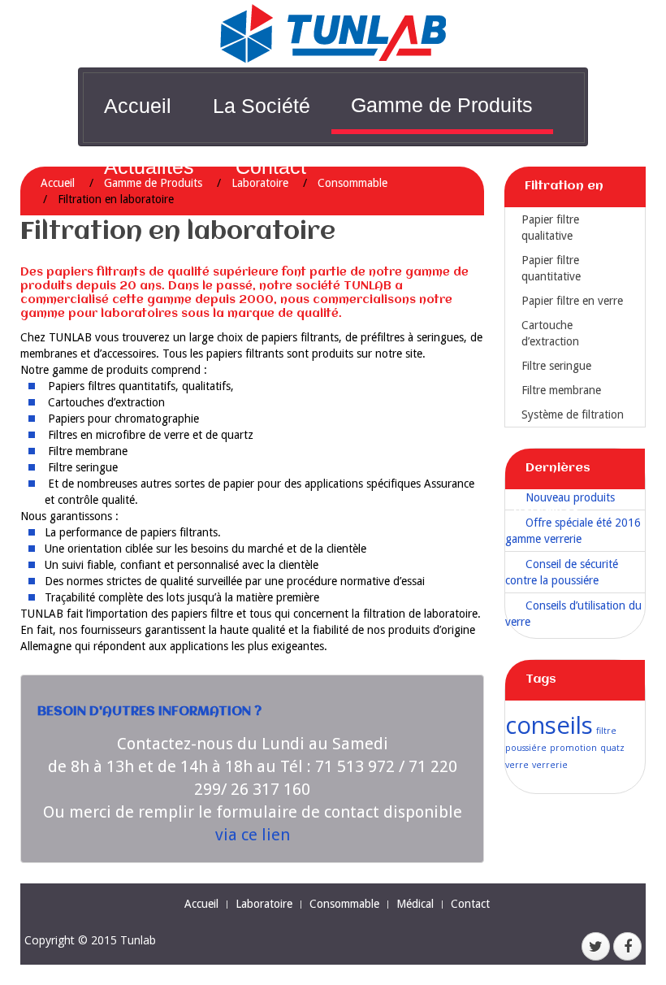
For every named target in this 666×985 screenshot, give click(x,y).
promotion (573, 747)
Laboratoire (264, 903)
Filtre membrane (561, 390)
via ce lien (252, 834)
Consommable (352, 182)
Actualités (149, 166)
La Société (261, 105)
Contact (271, 166)
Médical (415, 903)
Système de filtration (572, 414)
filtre (606, 730)
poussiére (526, 747)
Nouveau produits (570, 497)
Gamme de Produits (442, 104)
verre (517, 764)
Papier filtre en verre (572, 300)
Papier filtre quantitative (551, 268)
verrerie (550, 764)
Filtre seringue (556, 365)
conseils (549, 725)
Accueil (137, 105)
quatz (612, 747)
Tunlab (138, 940)
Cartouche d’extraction (550, 333)
